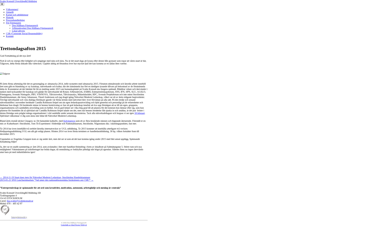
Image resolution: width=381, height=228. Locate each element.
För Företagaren (13, 23)
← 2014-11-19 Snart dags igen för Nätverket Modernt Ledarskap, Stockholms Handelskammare (45, 177)
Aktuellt (10, 12)
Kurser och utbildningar (17, 15)
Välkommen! (12, 9)
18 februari (139, 113)
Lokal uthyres (18, 31)
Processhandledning (15, 20)
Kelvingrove (69, 121)
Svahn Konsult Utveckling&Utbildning (18, 1)
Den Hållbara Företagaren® (25, 25)
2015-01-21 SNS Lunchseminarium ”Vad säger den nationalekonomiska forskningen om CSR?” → (46, 180)
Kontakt (10, 36)
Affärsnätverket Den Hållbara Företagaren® (32, 28)
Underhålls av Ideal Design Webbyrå (74, 225)
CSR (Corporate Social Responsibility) (24, 33)
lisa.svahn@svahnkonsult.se (20, 201)
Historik (10, 17)
